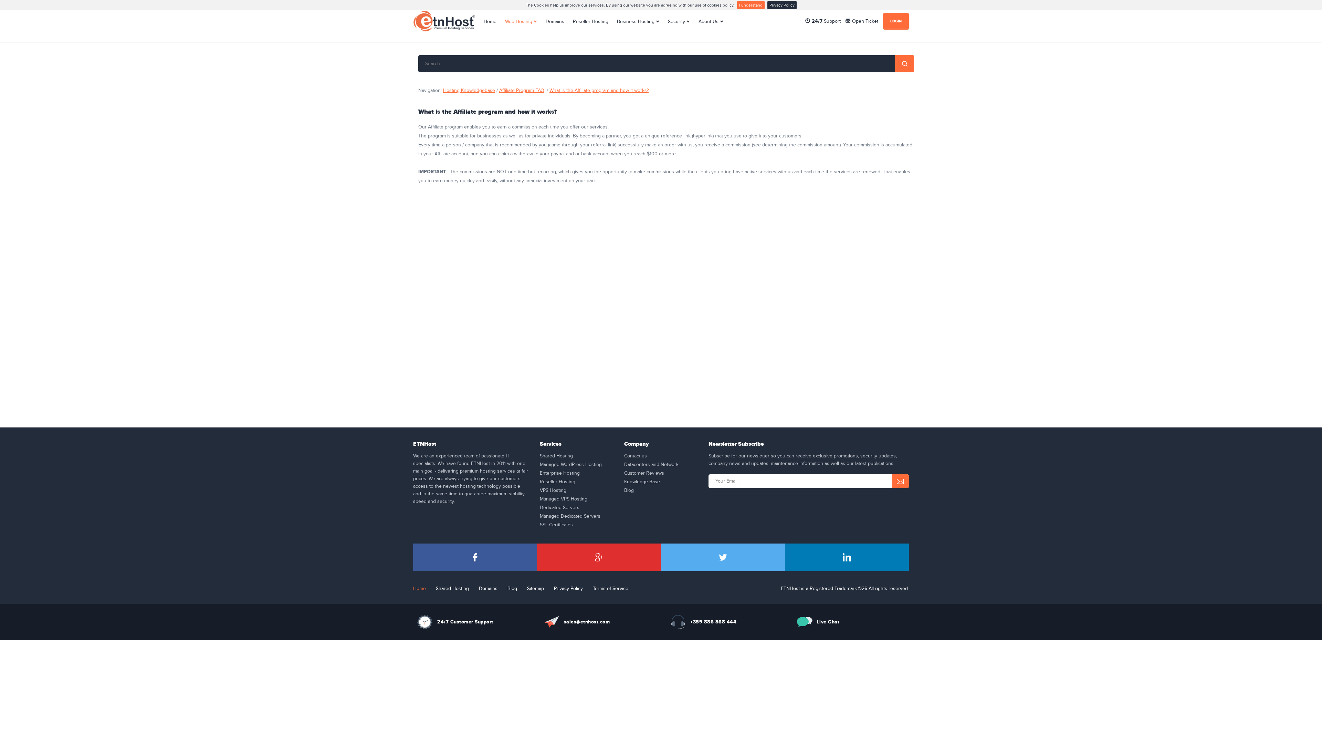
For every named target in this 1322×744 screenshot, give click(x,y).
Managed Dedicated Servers (570, 516)
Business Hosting (635, 21)
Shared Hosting (556, 456)
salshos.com (587, 622)
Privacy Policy (782, 5)
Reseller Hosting (590, 21)
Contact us (635, 456)
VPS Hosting (553, 490)
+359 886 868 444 (713, 622)
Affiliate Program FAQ (521, 90)
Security (676, 21)
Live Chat (828, 622)
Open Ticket (865, 21)
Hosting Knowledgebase (469, 90)
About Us (708, 21)
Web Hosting (518, 21)
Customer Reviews (644, 473)
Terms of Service (610, 588)
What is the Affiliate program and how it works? (599, 90)
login (896, 21)
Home (490, 21)
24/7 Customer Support (465, 622)
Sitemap (535, 588)
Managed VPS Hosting (563, 499)
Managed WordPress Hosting (571, 464)
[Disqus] (666, 288)
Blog (629, 490)
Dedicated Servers (559, 507)
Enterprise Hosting (560, 473)
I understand (751, 5)
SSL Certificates (556, 525)
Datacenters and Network (651, 464)
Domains (555, 21)
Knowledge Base (642, 482)
